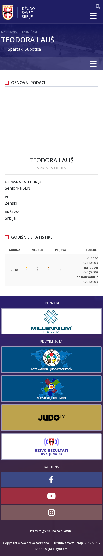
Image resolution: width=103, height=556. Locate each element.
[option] (51, 321)
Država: (12, 212)
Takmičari (29, 32)
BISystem (60, 549)
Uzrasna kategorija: (23, 182)
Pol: (8, 197)
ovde (68, 531)
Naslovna (9, 32)
